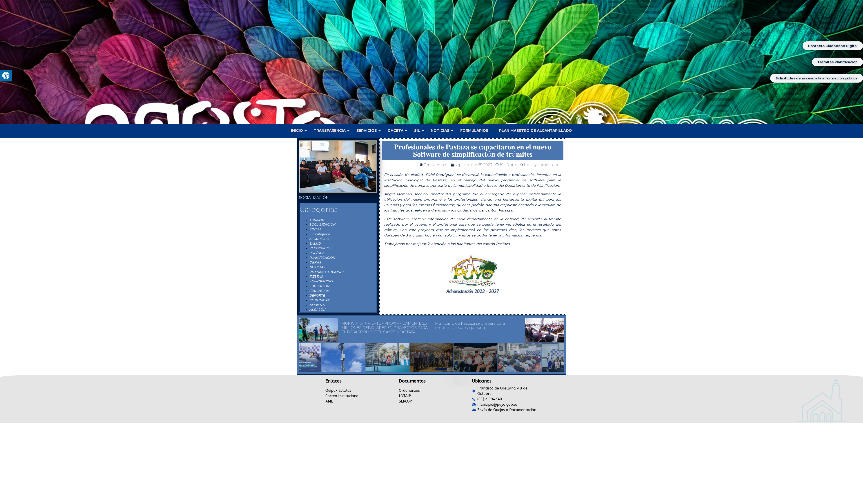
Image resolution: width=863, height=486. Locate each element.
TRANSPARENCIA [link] (330, 130)
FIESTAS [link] (316, 276)
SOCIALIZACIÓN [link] (322, 224)
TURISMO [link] (317, 220)
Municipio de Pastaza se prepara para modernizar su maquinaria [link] (470, 325)
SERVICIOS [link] (366, 130)
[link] (6, 75)
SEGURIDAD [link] (319, 239)
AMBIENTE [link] (317, 305)
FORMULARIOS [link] (474, 130)
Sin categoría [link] (319, 234)
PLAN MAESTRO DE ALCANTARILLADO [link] (535, 130)
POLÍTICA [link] (317, 253)
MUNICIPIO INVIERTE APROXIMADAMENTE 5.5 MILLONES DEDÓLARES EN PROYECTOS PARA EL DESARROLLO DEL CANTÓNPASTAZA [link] (384, 327)
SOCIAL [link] (315, 229)
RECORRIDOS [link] (320, 248)
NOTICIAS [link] (440, 130)
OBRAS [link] (315, 262)
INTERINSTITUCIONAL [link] (327, 272)
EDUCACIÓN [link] (319, 286)
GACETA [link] (395, 130)
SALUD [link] (315, 243)
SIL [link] (417, 130)
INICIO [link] (297, 130)
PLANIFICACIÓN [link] (322, 257)
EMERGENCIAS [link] (321, 281)
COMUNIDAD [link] (319, 300)
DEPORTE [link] (317, 295)
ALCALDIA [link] (318, 309)
